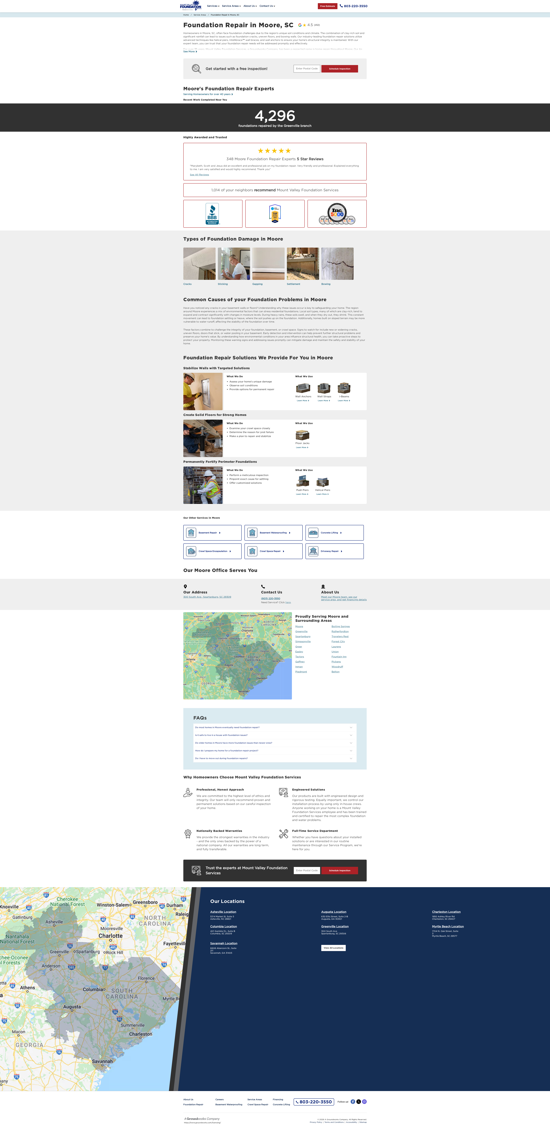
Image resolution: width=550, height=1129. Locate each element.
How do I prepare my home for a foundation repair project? (226, 750)
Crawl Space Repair (257, 1104)
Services (212, 6)
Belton (335, 671)
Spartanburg (302, 636)
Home (186, 15)
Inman (299, 666)
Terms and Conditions (334, 1122)
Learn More (302, 400)
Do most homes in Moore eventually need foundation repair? (227, 727)
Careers (219, 1099)
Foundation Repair (193, 1104)
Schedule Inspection (339, 69)
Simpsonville (303, 641)
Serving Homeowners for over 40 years (207, 94)
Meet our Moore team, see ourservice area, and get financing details (344, 598)
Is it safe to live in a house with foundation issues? (221, 735)
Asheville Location (223, 911)
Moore (299, 626)
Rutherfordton (340, 631)
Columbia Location (223, 926)
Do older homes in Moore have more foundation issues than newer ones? (233, 743)
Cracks (187, 284)
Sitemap (363, 1122)
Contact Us (266, 6)
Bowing (325, 284)
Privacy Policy (316, 1122)
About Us (249, 6)
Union (335, 651)
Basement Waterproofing (228, 1104)
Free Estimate (327, 6)
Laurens (336, 646)
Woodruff (337, 666)
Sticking (223, 284)
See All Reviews (199, 174)
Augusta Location (333, 911)
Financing (278, 1099)
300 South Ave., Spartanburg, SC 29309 (207, 597)
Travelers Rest (340, 636)
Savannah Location (223, 943)
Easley (299, 651)
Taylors (299, 656)
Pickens (336, 661)
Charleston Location (446, 911)
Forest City (338, 641)
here (288, 602)
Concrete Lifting (281, 1104)
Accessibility (351, 1122)
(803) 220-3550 (270, 598)
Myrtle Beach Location (448, 926)
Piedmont (301, 671)
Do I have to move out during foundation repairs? (221, 758)
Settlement (293, 284)
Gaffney (300, 661)
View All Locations (333, 948)
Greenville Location (335, 926)
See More (189, 51)
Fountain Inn (339, 656)
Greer (298, 646)
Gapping (257, 284)
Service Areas (230, 6)
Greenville (301, 631)
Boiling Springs (341, 626)
